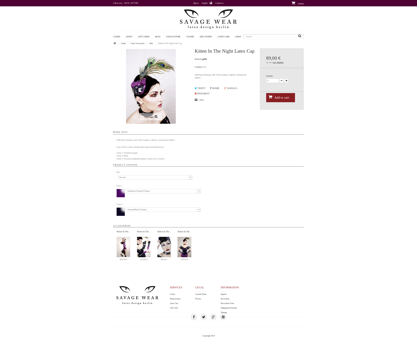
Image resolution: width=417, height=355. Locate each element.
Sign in (196, 3)
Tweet (201, 88)
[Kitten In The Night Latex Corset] (184, 247)
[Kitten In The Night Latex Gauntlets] (144, 247)
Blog (158, 37)
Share (215, 88)
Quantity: (269, 76)
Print (202, 100)
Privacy (198, 299)
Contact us (219, 3)
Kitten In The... (123, 231)
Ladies (116, 37)
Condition (198, 67)
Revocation (225, 299)
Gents (129, 37)
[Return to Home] (115, 43)
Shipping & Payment (229, 308)
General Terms (201, 294)
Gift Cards (144, 37)
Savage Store (173, 37)
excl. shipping (278, 62)
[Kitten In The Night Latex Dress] (123, 247)
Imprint (223, 294)
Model (197, 59)
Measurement (175, 299)
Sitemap (224, 312)
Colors (172, 294)
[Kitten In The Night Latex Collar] (164, 247)
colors (190, 37)
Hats (151, 43)
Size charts (206, 37)
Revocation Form (227, 303)
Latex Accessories (138, 43)
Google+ (232, 88)
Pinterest (203, 93)
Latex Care (224, 37)
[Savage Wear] (208, 19)
